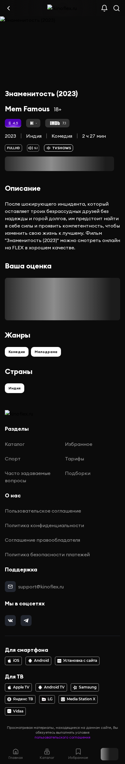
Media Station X (81, 699)
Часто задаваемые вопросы (27, 476)
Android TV (54, 687)
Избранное (78, 444)
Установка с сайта (80, 660)
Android (41, 660)
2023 (10, 136)
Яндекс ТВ (23, 699)
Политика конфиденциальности (44, 525)
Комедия (62, 136)
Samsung (87, 687)
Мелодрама (46, 351)
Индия (34, 136)
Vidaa (18, 711)
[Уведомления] (104, 8)
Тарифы (74, 459)
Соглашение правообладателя (42, 540)
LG (50, 699)
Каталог (15, 444)
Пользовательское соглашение (43, 511)
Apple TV (21, 687)
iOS (16, 660)
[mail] (10, 586)
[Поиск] (116, 8)
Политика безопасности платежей (47, 554)
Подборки (77, 473)
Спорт (13, 459)
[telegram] (26, 620)
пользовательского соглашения (62, 737)
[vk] (10, 620)
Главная (15, 757)
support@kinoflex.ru (41, 587)
